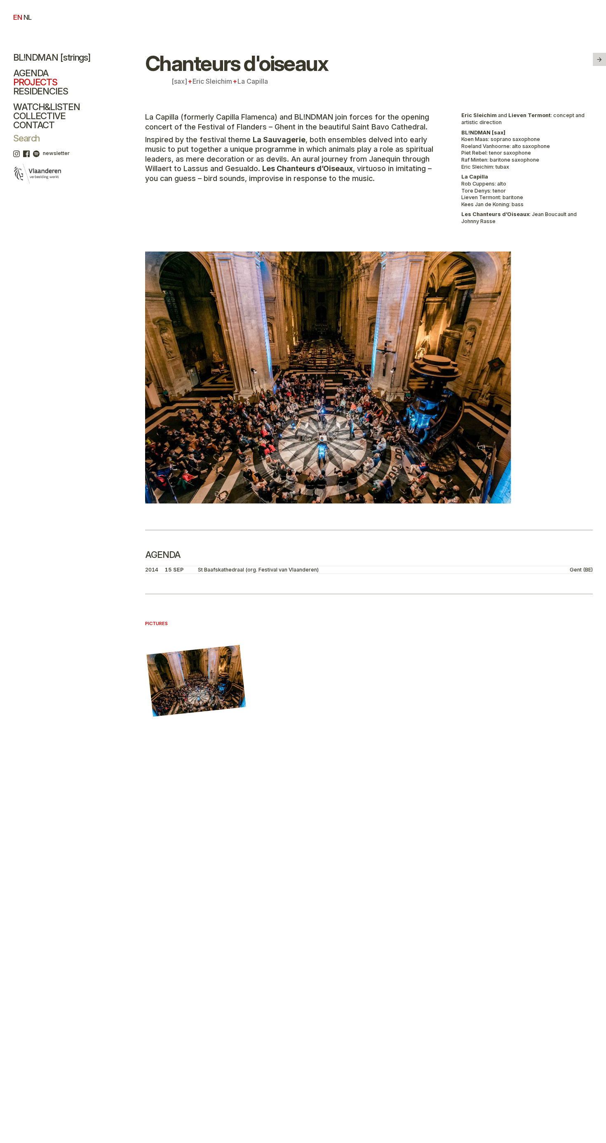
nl (27, 17)
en (17, 17)
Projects (35, 82)
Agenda (31, 73)
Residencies (40, 91)
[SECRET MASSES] (599, 59)
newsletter (56, 153)
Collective (39, 116)
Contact (33, 125)
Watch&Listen (46, 106)
